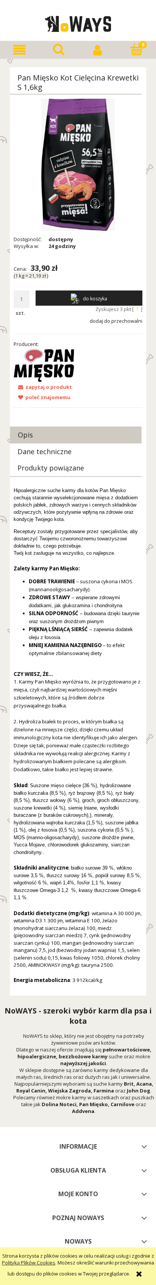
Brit (129, 1083)
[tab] (76, 435)
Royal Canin (30, 1090)
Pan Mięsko (93, 1104)
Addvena (83, 1111)
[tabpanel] (78, 739)
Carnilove (122, 1104)
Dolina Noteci (59, 1104)
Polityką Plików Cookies (28, 1262)
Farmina (104, 1090)
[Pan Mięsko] (44, 365)
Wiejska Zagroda (69, 1090)
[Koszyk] (136, 49)
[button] (19, 50)
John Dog (138, 1090)
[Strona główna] (78, 23)
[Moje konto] (97, 50)
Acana (144, 1083)
